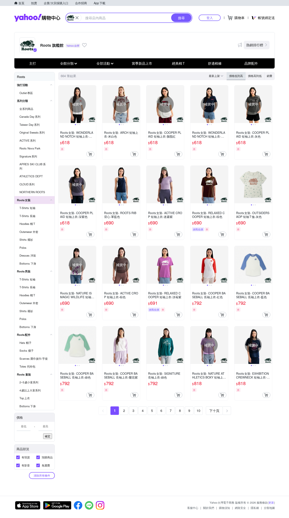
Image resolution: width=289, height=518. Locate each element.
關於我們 (208, 508)
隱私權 (255, 508)
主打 (32, 63)
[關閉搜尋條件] (77, 17)
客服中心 (192, 508)
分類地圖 (269, 508)
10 (198, 410)
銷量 (269, 76)
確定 (47, 436)
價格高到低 (255, 76)
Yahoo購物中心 (37, 18)
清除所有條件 (42, 475)
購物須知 (224, 508)
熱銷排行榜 (254, 44)
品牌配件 (251, 63)
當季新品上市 (142, 63)
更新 (271, 502)
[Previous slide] (61, 104)
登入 (209, 17)
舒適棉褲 (215, 63)
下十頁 (214, 410)
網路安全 (240, 508)
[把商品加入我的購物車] (90, 154)
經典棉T (178, 63)
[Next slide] (93, 104)
